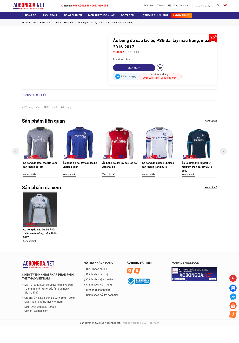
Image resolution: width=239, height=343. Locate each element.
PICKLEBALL (50, 15)
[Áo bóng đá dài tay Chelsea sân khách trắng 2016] (159, 143)
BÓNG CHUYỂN (73, 15)
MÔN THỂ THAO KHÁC (101, 15)
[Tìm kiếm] (219, 6)
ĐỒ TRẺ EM (127, 15)
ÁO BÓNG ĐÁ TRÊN (139, 262)
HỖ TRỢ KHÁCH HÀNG (98, 262)
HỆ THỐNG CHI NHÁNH (154, 15)
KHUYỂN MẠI (182, 15)
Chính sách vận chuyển (99, 279)
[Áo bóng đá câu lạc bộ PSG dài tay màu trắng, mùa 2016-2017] (40, 209)
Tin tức (161, 5)
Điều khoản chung (96, 269)
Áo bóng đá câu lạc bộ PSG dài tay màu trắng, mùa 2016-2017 (40, 233)
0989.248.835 (81, 5)
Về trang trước (31, 107)
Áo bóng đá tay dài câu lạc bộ (117, 22)
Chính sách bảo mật (97, 274)
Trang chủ (30, 22)
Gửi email (51, 107)
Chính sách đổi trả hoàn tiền (102, 295)
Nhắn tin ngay (128, 76)
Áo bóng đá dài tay (87, 22)
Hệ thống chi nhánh (178, 5)
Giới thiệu (149, 5)
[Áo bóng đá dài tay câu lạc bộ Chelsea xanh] (80, 143)
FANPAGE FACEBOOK (185, 262)
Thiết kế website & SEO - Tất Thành (140, 322)
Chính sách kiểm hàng (99, 284)
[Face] (194, 280)
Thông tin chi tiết (34, 95)
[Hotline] (233, 278)
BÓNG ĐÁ (30, 15)
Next (223, 151)
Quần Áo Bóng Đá (63, 22)
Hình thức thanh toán (98, 289)
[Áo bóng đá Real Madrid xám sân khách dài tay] (40, 143)
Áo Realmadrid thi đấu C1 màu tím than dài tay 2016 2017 (197, 166)
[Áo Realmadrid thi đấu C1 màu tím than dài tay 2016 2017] (199, 143)
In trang (67, 107)
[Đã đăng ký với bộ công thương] (138, 284)
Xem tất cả (211, 120)
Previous (15, 151)
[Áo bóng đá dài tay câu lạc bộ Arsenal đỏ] (119, 143)
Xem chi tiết (29, 174)
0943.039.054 (100, 5)
